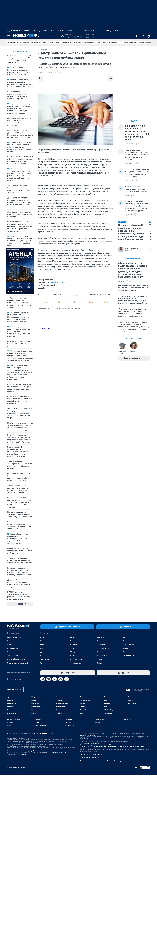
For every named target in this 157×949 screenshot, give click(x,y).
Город (42, 648)
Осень (99, 641)
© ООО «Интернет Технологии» (18, 768)
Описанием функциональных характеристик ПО (95, 745)
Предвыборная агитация (17, 659)
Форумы (46, 31)
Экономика (127, 652)
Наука (72, 656)
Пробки (79, 36)
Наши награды (13, 648)
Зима (72, 637)
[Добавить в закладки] (40, 78)
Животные (44, 659)
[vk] (48, 679)
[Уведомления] (143, 36)
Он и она (100, 637)
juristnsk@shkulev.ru (59, 752)
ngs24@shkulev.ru (33, 751)
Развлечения (102, 656)
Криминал (74, 641)
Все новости (20, 51)
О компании (12, 645)
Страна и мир (128, 645)
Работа (99, 652)
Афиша (69, 31)
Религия (100, 659)
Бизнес (43, 641)
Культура (74, 645)
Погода (37, 31)
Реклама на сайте (14, 637)
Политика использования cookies (91, 754)
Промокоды (108, 31)
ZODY (99, 31)
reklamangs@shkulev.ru (87, 735)
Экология (126, 648)
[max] (60, 679)
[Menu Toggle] (8, 36)
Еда (41, 656)
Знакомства (27, 31)
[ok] (54, 679)
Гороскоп (78, 31)
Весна (42, 645)
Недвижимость (13, 31)
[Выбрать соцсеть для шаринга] (110, 78)
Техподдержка (13, 656)
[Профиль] (148, 36)
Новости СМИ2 (45, 328)
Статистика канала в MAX (17, 663)
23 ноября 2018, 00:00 (45, 72)
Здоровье (44, 663)
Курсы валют (89, 31)
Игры (117, 31)
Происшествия (103, 648)
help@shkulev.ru (22, 754)
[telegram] (42, 679)
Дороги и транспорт (48, 652)
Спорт (125, 637)
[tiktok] (66, 679)
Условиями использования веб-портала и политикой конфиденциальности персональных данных (112, 746)
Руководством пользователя (89, 743)
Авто (42, 637)
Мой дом (74, 652)
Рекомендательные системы (89, 758)
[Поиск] (137, 36)
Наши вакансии (13, 652)
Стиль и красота (129, 641)
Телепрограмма (58, 31)
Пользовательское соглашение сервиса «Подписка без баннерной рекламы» (105, 761)
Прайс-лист (12, 641)
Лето (72, 648)
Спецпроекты (128, 656)
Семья (99, 663)
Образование (75, 663)
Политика (101, 645)
